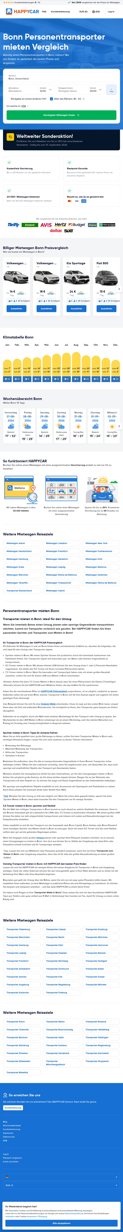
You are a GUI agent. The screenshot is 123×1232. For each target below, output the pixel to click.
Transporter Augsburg (18, 984)
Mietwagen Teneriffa (17, 582)
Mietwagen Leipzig (55, 567)
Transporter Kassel (95, 976)
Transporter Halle (55, 1037)
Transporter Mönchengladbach (55, 1063)
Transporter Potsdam (17, 1053)
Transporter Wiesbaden (18, 1061)
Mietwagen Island (16, 543)
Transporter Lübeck (56, 929)
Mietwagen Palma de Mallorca (61, 574)
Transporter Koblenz (56, 1045)
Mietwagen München (17, 574)
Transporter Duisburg (96, 929)
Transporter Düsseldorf (18, 968)
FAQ (44, 11)
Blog (5, 1121)
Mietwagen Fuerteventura (99, 551)
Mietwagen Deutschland (19, 551)
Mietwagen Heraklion (57, 559)
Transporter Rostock (96, 1021)
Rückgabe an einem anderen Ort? (28, 98)
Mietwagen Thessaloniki (58, 582)
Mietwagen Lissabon (56, 543)
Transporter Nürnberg (57, 961)
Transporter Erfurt (16, 1021)
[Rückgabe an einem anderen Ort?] (8, 98)
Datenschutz (9, 1137)
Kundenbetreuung (60, 11)
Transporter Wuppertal (97, 1061)
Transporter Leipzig (16, 953)
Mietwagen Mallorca (96, 567)
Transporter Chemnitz (18, 1029)
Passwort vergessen (12, 1158)
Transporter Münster (96, 984)
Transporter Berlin (55, 937)
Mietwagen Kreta (15, 567)
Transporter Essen (95, 968)
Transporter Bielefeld (17, 1072)
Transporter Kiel (54, 976)
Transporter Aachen (17, 976)
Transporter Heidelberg (97, 1029)
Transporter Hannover (97, 945)
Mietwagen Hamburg (17, 559)
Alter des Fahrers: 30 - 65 (67, 98)
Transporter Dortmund (57, 968)
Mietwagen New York (96, 543)
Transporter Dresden (56, 953)
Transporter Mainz (55, 1021)
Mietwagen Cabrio (55, 590)
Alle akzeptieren (61, 1223)
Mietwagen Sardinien (96, 574)
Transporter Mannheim (18, 937)
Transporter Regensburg (98, 1045)
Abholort (12, 75)
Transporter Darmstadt (97, 1053)
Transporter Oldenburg (18, 929)
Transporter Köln (54, 945)
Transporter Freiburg (56, 992)
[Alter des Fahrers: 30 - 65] (51, 98)
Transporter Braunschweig (59, 1029)
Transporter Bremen (96, 953)
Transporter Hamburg (17, 945)
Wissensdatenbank (12, 1125)
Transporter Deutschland (19, 590)
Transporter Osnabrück (57, 1053)
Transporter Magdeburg (58, 984)
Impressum (8, 1133)
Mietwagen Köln (94, 559)
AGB (5, 1140)
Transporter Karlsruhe (18, 992)
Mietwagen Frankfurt (57, 551)
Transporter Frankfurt (17, 961)
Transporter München (97, 937)
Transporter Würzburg (18, 1045)
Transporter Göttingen (97, 1037)
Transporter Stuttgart (96, 961)
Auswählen (16, 308)
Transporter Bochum (17, 1037)
